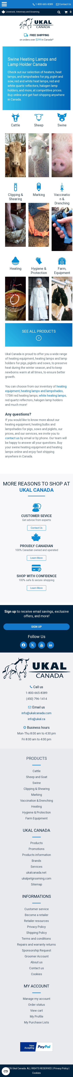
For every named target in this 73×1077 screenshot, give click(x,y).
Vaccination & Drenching (36, 800)
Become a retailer (36, 915)
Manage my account (36, 998)
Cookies (36, 974)
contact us (12, 438)
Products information (36, 855)
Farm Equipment (36, 818)
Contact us (36, 968)
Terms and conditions (36, 938)
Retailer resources (36, 921)
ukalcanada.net (36, 872)
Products (36, 758)
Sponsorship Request (36, 950)
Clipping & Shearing (37, 789)
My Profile (36, 1016)
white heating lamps (52, 395)
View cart (36, 1010)
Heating (36, 806)
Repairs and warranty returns (36, 944)
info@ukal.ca (36, 719)
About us (37, 962)
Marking (36, 794)
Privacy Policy (36, 927)
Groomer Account (37, 956)
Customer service (36, 909)
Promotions (36, 849)
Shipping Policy (36, 932)
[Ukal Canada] (36, 23)
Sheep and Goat (36, 777)
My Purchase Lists (36, 1022)
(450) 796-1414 (36, 698)
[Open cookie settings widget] (6, 1071)
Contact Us (65, 4)
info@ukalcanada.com (36, 713)
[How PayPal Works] (36, 1046)
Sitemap (36, 884)
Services (36, 866)
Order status (36, 1004)
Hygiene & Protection (36, 812)
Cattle (37, 771)
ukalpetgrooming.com (36, 878)
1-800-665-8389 (44, 4)
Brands (36, 860)
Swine (36, 783)
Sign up (36, 626)
